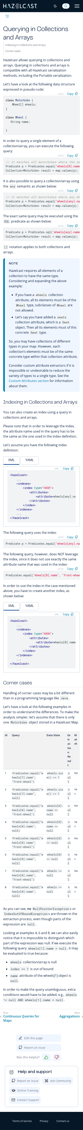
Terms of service (22, 1121)
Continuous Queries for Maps (21, 1018)
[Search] (66, 6)
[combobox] (66, 6)
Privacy (44, 1121)
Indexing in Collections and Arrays (25, 45)
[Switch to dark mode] (55, 6)
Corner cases (13, 51)
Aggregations (69, 1016)
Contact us (62, 1121)
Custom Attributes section (29, 381)
